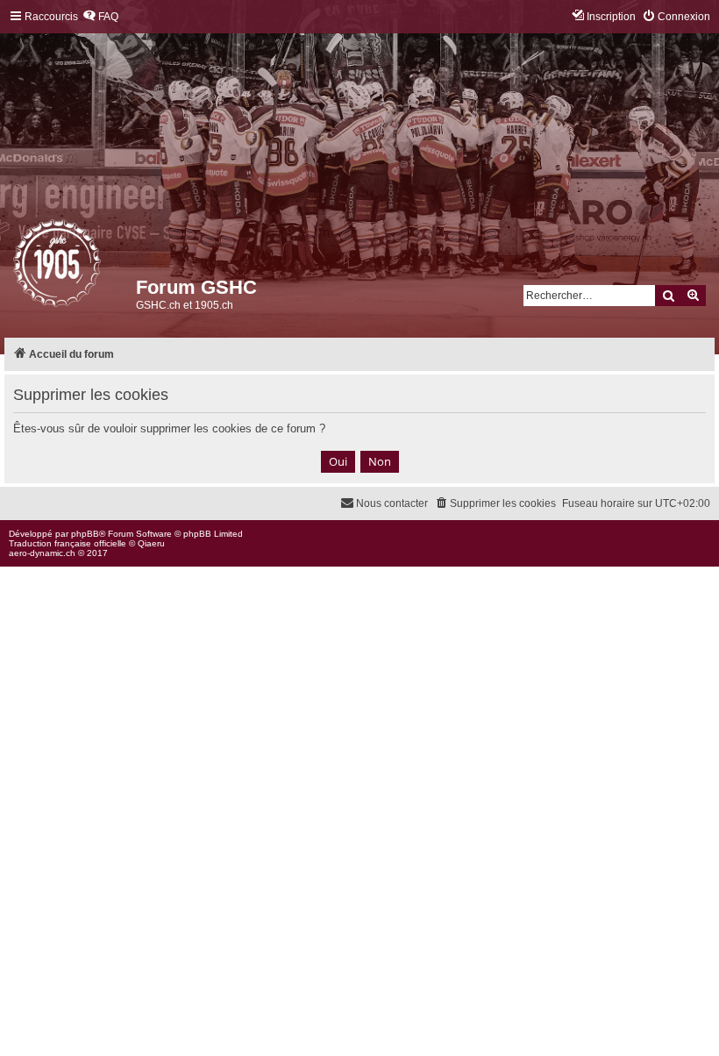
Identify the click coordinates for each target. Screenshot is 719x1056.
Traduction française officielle (67, 543)
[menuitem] (100, 17)
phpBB (85, 534)
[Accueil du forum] (14, 267)
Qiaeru (151, 543)
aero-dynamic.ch (42, 553)
